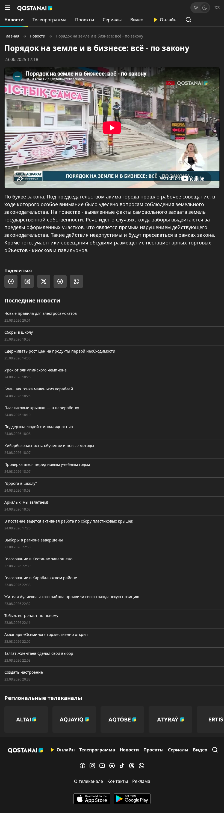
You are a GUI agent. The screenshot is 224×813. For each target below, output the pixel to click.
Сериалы (112, 20)
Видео (136, 20)
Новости (14, 20)
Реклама (141, 781)
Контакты (117, 781)
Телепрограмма (49, 20)
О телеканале (88, 781)
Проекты (84, 20)
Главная (11, 36)
